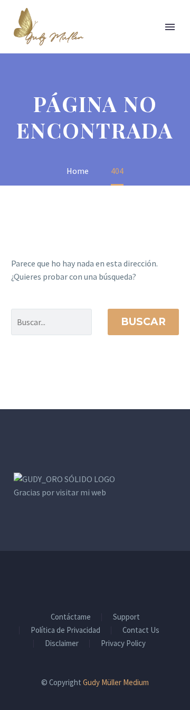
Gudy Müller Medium (116, 682)
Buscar (143, 322)
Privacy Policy (123, 644)
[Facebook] (81, 579)
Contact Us (140, 630)
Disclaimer (62, 644)
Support (126, 617)
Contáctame (71, 617)
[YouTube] (108, 579)
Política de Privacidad (65, 630)
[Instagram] (95, 579)
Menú (170, 27)
